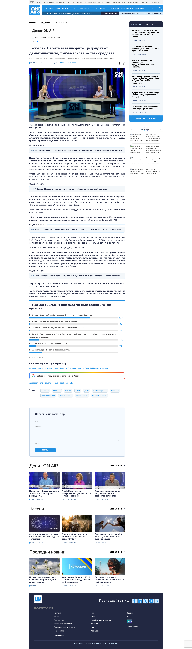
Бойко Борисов (100, 391)
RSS (129, 616)
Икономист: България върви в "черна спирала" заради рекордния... (44, 493)
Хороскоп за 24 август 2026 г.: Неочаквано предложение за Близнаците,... (76, 579)
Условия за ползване (63, 623)
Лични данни (132, 626)
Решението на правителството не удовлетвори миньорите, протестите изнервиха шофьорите (78, 150)
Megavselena (155, 2)
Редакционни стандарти (64, 627)
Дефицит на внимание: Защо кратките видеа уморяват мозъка (145, 95)
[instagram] (151, 600)
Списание (94, 631)
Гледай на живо (51, 13)
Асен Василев (66, 395)
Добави (45, 450)
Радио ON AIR (144, 13)
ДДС (86, 391)
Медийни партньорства (100, 620)
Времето (157, 13)
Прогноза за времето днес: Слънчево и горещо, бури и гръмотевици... (42, 579)
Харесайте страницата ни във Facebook (51, 383)
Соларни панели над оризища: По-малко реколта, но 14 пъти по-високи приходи (153, 161)
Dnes (43, 2)
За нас (57, 616)
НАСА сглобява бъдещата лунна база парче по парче (153, 171)
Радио (93, 627)
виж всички (116, 466)
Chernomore (130, 2)
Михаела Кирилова (68, 63)
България (48, 8)
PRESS (93, 616)
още (34, 41)
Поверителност (61, 620)
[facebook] (134, 600)
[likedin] (139, 600)
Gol (68, 2)
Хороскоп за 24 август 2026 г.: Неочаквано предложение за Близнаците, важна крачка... (145, 33)
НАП (78, 391)
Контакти (58, 613)
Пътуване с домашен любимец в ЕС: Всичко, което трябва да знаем (145, 48)
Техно (95, 8)
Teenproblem (92, 2)
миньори (115, 391)
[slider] (71, 119)
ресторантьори (48, 395)
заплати (45, 391)
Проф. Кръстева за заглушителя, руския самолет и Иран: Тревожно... (77, 493)
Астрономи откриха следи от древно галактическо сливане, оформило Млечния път (145, 150)
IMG (32, 2)
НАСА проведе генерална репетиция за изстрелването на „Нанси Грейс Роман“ (153, 138)
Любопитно (84, 8)
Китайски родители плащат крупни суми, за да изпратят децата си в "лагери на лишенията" (145, 80)
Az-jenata (79, 2)
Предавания (127, 8)
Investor (37, 2)
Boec (147, 2)
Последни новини (110, 13)
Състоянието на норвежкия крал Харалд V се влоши (145, 108)
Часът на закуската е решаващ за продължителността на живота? (143, 63)
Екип (92, 613)
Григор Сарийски (99, 395)
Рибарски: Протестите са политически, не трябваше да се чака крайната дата (71, 189)
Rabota (115, 2)
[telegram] (156, 600)
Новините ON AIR (128, 13)
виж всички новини (146, 118)
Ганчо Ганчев (81, 395)
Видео (103, 8)
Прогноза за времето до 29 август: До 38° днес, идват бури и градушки (108, 536)
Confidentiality (59, 635)
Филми (130, 613)
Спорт (74, 8)
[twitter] (145, 600)
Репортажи (113, 8)
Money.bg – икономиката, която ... (76, 13)
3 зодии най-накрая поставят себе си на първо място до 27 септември (44, 536)
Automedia (101, 2)
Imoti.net (108, 2)
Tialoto (72, 2)
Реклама (94, 623)
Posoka (142, 2)
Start (136, 2)
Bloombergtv (50, 2)
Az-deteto (121, 2)
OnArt (129, 621)
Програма (139, 8)
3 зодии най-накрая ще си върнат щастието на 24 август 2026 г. (74, 536)
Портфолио (59, 631)
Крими (65, 8)
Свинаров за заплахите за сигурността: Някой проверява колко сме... (107, 493)
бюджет (56, 391)
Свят (58, 8)
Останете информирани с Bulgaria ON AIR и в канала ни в (69, 368)
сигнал (68, 391)
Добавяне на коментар (50, 414)
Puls (85, 2)
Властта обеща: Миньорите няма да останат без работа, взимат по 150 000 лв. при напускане (78, 229)
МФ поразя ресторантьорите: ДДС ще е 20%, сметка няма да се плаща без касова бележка (77, 276)
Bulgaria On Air (60, 2)
